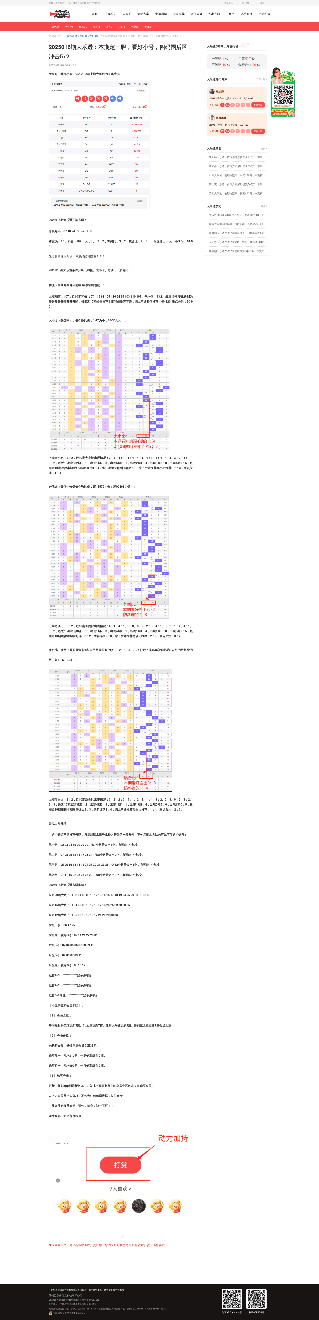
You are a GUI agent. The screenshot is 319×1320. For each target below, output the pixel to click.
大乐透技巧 (95, 35)
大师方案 (143, 14)
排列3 (109, 26)
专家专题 (214, 14)
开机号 (230, 14)
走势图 (127, 14)
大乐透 (69, 26)
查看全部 (260, 79)
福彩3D (83, 26)
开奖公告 (111, 14)
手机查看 (228, 2)
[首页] (60, 14)
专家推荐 (179, 14)
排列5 (121, 26)
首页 (95, 14)
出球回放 (264, 14)
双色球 (55, 26)
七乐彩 (148, 26)
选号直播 (247, 14)
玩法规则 (196, 14)
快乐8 (96, 26)
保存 (262, 2)
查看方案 (258, 104)
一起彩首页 (70, 35)
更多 (263, 148)
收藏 (247, 2)
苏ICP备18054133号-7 (156, 1308)
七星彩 (135, 26)
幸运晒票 (161, 14)
